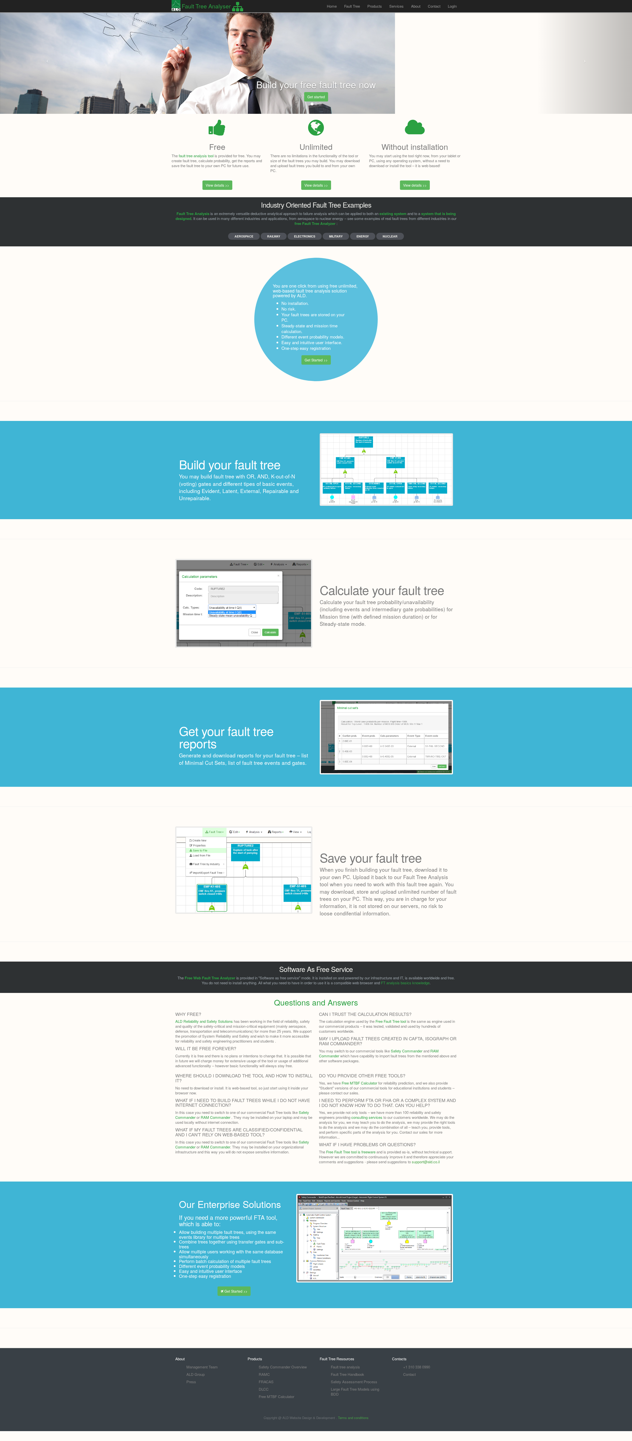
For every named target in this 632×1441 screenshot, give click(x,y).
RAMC (264, 1374)
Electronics (304, 236)
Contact (434, 6)
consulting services (366, 1117)
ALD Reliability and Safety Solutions (204, 1021)
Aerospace (244, 236)
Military (336, 236)
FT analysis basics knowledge (405, 982)
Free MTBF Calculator (276, 1396)
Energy (362, 236)
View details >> (217, 185)
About (415, 6)
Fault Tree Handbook (347, 1374)
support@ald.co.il (426, 1161)
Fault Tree (352, 6)
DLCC (264, 1389)
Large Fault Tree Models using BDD (355, 1391)
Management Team (202, 1366)
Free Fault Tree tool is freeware (350, 1151)
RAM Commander (215, 1117)
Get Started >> (316, 359)
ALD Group (195, 1374)
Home (332, 6)
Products (374, 6)
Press (191, 1381)
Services (396, 6)
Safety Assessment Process (354, 1381)
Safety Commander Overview (283, 1366)
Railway (273, 236)
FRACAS (266, 1381)
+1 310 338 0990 (416, 1366)
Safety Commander (406, 1050)
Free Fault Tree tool (390, 1021)
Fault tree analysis (345, 1366)
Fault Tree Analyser (206, 6)
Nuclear (390, 236)
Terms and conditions (353, 1417)
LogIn (452, 6)
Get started (316, 96)
